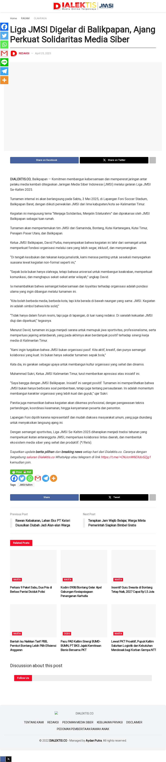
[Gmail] (37, 478)
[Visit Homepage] (83, 6)
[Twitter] (22, 478)
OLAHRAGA (40, 18)
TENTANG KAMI (34, 722)
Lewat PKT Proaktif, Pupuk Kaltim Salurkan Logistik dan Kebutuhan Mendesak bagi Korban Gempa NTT (133, 646)
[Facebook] (14, 478)
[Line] (4, 62)
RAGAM (25, 18)
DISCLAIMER (134, 722)
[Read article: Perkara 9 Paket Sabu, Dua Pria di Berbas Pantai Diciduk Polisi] (33, 566)
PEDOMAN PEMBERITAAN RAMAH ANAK (83, 729)
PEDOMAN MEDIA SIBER (77, 722)
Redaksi (24, 53)
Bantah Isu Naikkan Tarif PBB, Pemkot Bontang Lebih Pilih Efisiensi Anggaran (33, 646)
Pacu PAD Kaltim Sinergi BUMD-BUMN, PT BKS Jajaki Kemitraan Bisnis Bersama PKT (81, 646)
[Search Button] (154, 6)
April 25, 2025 (43, 53)
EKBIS (67, 634)
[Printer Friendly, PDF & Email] (21, 471)
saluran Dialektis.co (40, 457)
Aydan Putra (94, 740)
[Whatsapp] (29, 478)
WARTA (17, 580)
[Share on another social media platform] (152, 160)
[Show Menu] (12, 6)
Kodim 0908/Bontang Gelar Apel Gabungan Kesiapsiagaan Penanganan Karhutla (81, 592)
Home (13, 18)
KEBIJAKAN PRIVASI (110, 722)
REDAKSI (53, 722)
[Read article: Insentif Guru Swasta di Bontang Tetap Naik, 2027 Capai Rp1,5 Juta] (134, 566)
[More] (53, 478)
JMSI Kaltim (26, 484)
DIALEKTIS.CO (58, 740)
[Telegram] (45, 478)
